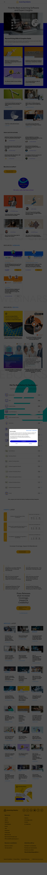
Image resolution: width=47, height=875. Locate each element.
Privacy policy (28, 430)
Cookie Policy (34, 430)
